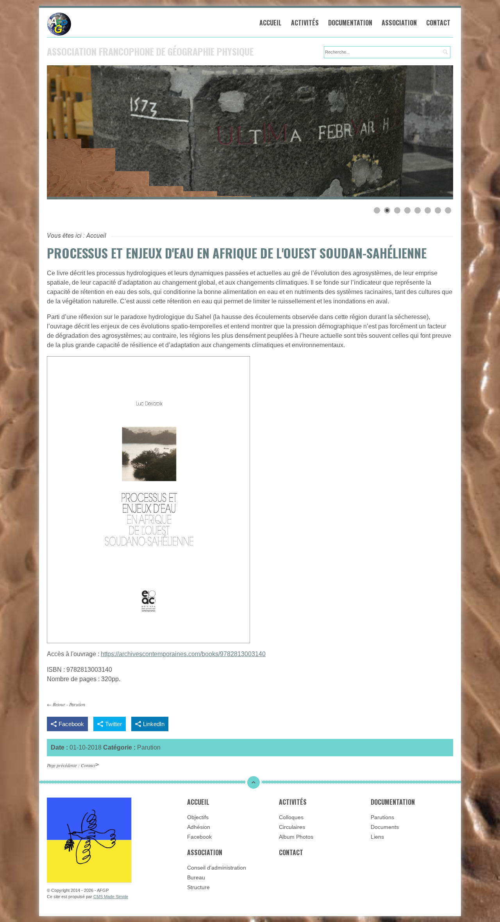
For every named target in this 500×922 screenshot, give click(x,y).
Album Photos (296, 837)
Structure (198, 887)
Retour (59, 704)
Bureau (196, 877)
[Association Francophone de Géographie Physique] (109, 24)
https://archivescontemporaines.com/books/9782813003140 (183, 654)
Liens (377, 837)
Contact (438, 22)
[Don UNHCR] (89, 839)
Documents (385, 827)
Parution (77, 704)
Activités (305, 22)
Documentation (350, 22)
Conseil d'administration (216, 868)
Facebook (199, 837)
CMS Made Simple (110, 896)
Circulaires (292, 827)
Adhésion (198, 827)
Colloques (291, 817)
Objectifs (198, 817)
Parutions (382, 817)
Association (399, 22)
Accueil (270, 22)
